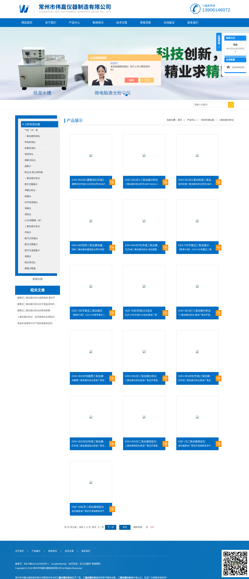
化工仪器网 (85, 564)
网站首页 (27, 22)
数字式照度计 (31, 244)
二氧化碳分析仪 (32, 226)
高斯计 (28, 166)
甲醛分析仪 (30, 190)
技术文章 (121, 22)
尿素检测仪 (30, 148)
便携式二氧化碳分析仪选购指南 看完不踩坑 (37, 298)
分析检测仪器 (32, 124)
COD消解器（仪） (34, 220)
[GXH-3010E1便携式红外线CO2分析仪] (91, 155)
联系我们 (192, 22)
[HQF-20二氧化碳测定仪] (197, 417)
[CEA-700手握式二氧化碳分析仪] (197, 220)
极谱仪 (28, 196)
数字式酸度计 (31, 184)
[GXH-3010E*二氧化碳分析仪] (197, 286)
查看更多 (112, 182)
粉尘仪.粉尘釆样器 (34, 172)
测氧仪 (28, 208)
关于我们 (50, 22)
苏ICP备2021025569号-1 (36, 564)
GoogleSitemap (59, 564)
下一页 (110, 527)
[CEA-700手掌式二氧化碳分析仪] (91, 286)
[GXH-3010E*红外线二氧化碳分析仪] (144, 220)
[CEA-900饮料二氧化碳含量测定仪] (91, 220)
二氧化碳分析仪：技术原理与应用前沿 (36, 317)
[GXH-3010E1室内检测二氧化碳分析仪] (197, 155)
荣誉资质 (145, 22)
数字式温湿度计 (32, 250)
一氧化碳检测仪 (32, 136)
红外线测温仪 (31, 202)
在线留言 (169, 22)
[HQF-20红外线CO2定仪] (144, 286)
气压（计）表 (31, 130)
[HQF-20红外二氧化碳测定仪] (91, 482)
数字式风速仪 (31, 238)
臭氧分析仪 (30, 160)
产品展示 (36, 551)
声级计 (28, 232)
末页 (125, 527)
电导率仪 (29, 154)
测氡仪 (28, 256)
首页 (180, 120)
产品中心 (74, 22)
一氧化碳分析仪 (32, 178)
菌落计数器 (30, 268)
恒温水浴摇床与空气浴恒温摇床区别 (34, 323)
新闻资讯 (98, 22)
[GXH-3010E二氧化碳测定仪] (144, 417)
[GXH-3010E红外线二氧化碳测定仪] (91, 417)
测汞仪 (28, 214)
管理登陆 (96, 564)
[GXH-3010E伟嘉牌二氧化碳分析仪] (91, 351)
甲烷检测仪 (30, 142)
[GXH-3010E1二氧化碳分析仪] (144, 155)
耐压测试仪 (30, 262)
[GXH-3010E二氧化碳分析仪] (144, 351)
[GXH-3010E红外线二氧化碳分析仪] (197, 351)
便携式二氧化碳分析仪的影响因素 (33, 310)
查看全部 (37, 278)
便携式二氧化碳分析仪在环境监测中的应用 (37, 304)
